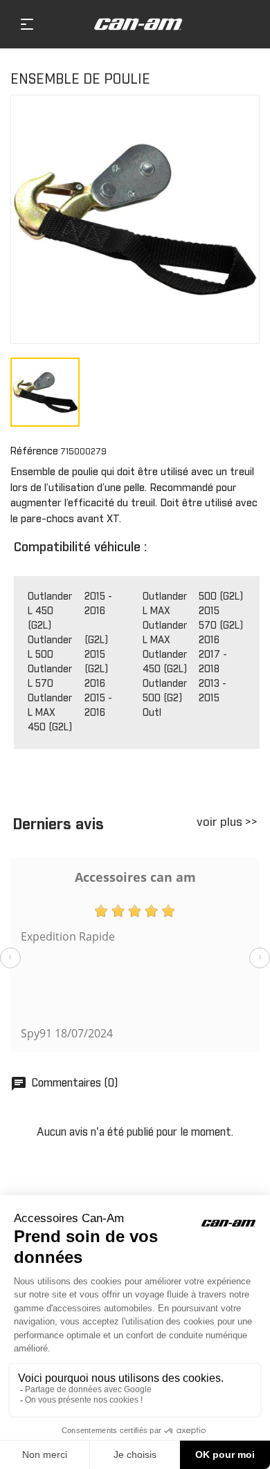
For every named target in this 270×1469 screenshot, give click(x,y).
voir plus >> (227, 823)
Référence (34, 451)
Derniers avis (58, 825)
